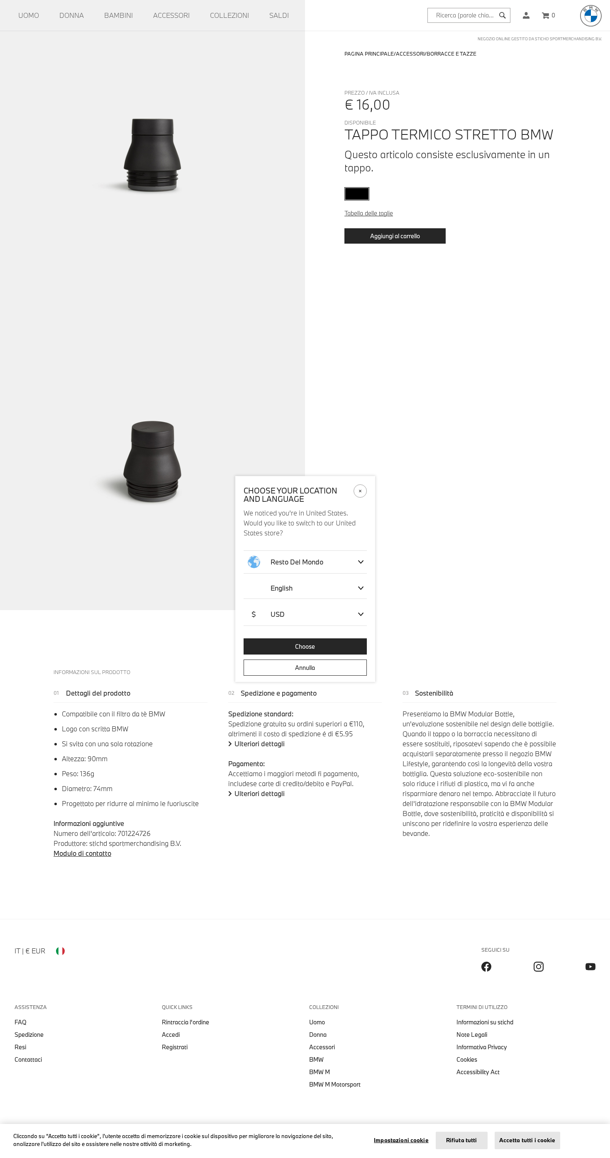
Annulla (305, 668)
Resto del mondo (297, 561)
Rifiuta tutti (461, 1140)
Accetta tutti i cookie (527, 1140)
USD (268, 614)
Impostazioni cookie (401, 1140)
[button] (526, 15)
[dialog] (305, 579)
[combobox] (468, 15)
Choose (305, 646)
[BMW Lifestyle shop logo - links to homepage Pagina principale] (591, 16)
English (282, 588)
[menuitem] (28, 15)
